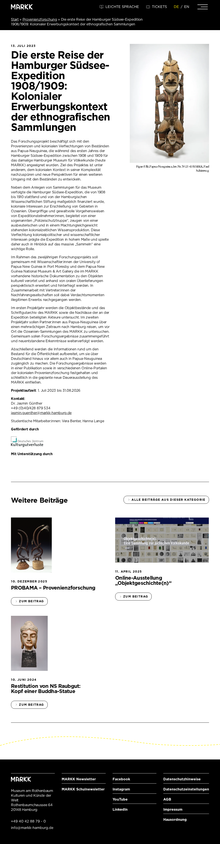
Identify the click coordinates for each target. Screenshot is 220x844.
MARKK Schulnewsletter (83, 789)
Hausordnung (175, 820)
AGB (167, 799)
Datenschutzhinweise (182, 779)
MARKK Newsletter (79, 779)
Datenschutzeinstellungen (186, 789)
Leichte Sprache (122, 7)
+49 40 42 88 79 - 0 (28, 821)
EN (186, 7)
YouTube (120, 799)
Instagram (121, 789)
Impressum (172, 809)
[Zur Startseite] (22, 6)
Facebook (121, 779)
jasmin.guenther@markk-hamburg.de (41, 413)
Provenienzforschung (40, 19)
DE (176, 7)
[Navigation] (202, 6)
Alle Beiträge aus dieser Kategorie (168, 499)
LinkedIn (120, 809)
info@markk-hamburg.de (32, 828)
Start (14, 19)
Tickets (159, 7)
